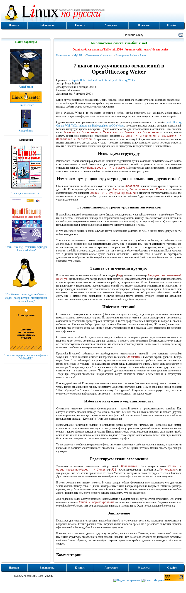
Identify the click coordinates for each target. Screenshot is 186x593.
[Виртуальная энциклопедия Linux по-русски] (92, 12)
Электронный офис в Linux (130, 55)
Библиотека (47, 25)
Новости (14, 25)
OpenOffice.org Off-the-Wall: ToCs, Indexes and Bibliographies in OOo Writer (118, 124)
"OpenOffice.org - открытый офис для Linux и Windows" (26, 248)
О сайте (171, 25)
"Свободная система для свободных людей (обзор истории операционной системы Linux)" (26, 298)
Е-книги (80, 25)
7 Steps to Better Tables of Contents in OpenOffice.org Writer (102, 80)
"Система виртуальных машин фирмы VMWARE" (26, 357)
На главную (63, 55)
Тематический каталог (99, 55)
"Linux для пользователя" (26, 193)
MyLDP (78, 55)
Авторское (111, 25)
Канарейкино (26, 130)
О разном (143, 25)
